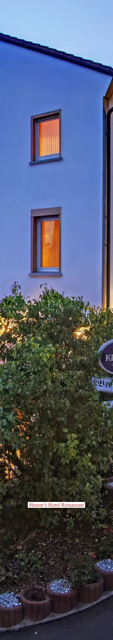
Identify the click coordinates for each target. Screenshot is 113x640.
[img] (56, 320)
